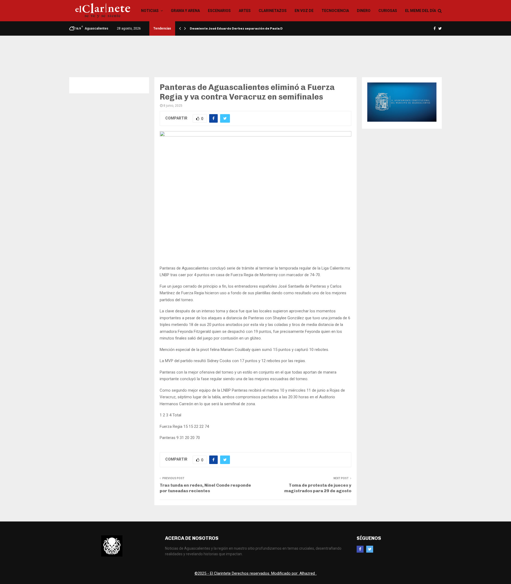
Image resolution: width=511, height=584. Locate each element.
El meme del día (420, 11)
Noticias (150, 11)
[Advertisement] (255, 53)
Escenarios (219, 11)
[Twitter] (369, 549)
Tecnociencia (335, 11)
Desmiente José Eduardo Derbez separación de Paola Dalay (240, 28)
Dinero (363, 11)
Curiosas (387, 11)
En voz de (304, 11)
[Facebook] (360, 549)
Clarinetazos (273, 11)
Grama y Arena (185, 11)
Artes (245, 11)
